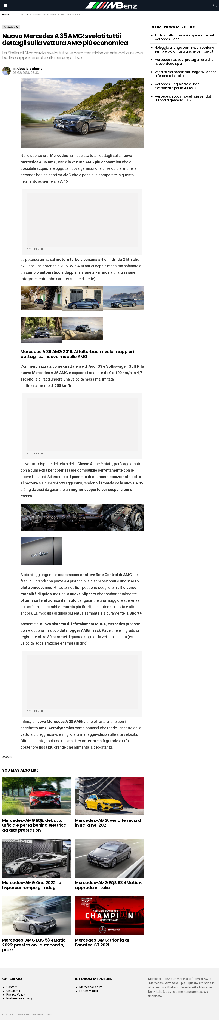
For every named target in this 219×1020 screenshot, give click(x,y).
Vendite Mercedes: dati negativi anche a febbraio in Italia (185, 74)
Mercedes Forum (90, 987)
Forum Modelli (88, 991)
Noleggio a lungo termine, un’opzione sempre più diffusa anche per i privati (184, 49)
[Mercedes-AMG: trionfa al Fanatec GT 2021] (109, 915)
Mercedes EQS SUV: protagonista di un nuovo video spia (185, 61)
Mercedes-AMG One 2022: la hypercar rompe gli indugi (31, 885)
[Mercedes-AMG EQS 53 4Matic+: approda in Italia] (109, 858)
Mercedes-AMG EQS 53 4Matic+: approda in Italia (108, 885)
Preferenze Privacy (19, 998)
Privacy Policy (15, 994)
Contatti (11, 987)
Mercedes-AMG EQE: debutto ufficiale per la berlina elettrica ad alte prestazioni (34, 825)
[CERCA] (215, 5)
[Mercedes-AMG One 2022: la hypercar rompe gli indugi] (36, 858)
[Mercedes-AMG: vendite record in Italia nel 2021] (109, 796)
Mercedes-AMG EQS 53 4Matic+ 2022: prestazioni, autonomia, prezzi (35, 945)
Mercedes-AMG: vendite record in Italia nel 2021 (108, 822)
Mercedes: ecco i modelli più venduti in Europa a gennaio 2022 (185, 98)
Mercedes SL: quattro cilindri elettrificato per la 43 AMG (177, 86)
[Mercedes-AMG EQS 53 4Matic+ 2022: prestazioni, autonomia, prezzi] (36, 915)
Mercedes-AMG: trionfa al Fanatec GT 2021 (102, 942)
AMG (8, 757)
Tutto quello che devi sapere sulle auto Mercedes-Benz (185, 37)
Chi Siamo (13, 991)
